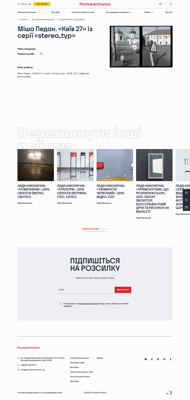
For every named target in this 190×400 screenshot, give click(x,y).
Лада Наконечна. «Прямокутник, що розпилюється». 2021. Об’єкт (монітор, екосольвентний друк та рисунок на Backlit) (152, 199)
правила (67, 306)
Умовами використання (88, 304)
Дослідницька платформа (117, 12)
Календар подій (77, 363)
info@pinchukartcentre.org (33, 370)
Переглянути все (91, 229)
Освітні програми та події (83, 12)
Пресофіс (74, 381)
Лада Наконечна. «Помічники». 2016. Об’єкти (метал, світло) (33, 191)
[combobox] (161, 4)
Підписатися (123, 290)
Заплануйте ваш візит (26, 12)
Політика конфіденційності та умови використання (39, 393)
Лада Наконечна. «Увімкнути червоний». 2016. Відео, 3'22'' (111, 191)
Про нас (169, 12)
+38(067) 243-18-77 (28, 365)
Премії (147, 12)
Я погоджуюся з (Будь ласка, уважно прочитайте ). (96, 305)
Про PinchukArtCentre (80, 377)
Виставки (55, 12)
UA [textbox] (160, 4)
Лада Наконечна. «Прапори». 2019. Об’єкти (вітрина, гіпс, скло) (72, 191)
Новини (100, 358)
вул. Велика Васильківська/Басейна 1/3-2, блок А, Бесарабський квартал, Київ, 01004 (43, 359)
